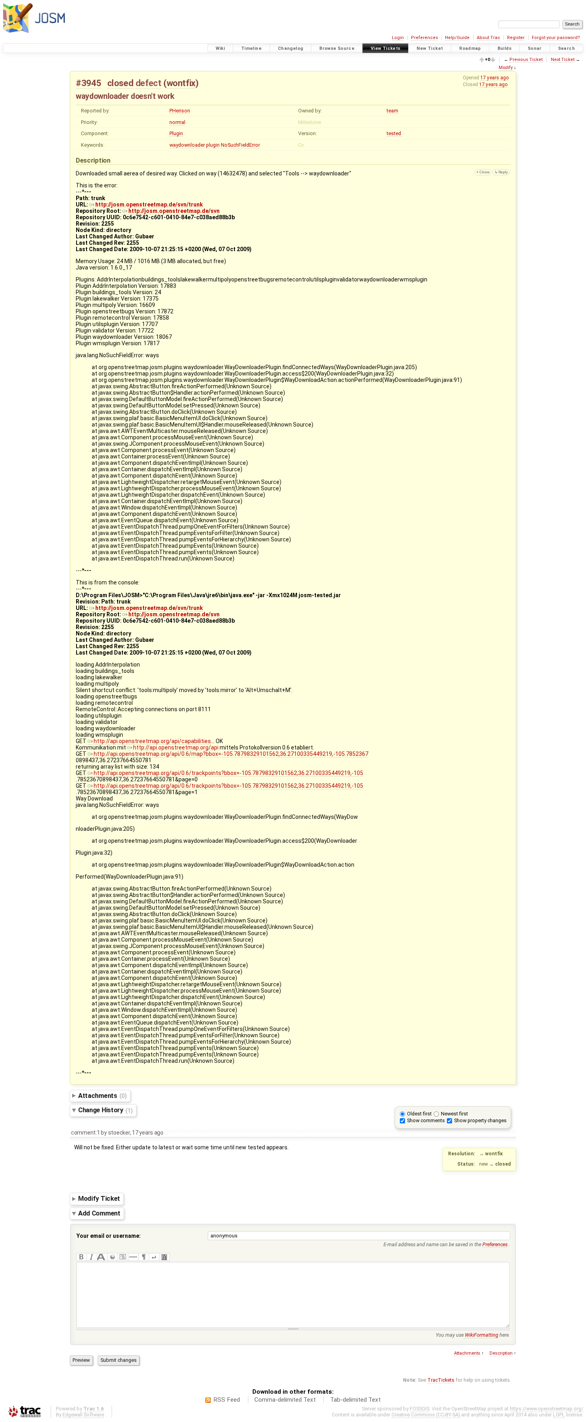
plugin (213, 145)
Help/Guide (457, 37)
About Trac (488, 37)
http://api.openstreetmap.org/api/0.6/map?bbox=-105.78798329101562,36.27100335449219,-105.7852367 (231, 754)
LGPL (559, 1415)
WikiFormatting (481, 1335)
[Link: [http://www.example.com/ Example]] (112, 1257)
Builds (504, 48)
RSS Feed (226, 1399)
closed (120, 83)
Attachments (102, 1095)
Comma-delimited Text (285, 1399)
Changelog (290, 48)
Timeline (251, 48)
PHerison (179, 111)
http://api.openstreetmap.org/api (175, 747)
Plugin (176, 133)
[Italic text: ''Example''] (92, 1257)
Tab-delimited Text (355, 1399)
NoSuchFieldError (240, 145)
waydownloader (187, 145)
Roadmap (470, 48)
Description (501, 1353)
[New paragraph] (143, 1257)
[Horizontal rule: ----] (133, 1257)
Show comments (426, 1120)
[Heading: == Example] (102, 1257)
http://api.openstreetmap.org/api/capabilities (152, 741)
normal (177, 122)
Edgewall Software (83, 1415)
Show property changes (480, 1120)
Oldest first (419, 1114)
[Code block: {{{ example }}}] (123, 1257)
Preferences (424, 37)
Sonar (535, 48)
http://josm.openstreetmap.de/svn (174, 211)
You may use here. (473, 1335)
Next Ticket (562, 59)
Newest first (454, 1114)
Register (516, 37)
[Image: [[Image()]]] (164, 1257)
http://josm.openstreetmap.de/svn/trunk (149, 204)
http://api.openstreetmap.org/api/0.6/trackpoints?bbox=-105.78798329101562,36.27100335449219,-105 (228, 773)
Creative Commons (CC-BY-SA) (425, 1415)
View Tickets (386, 48)
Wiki (220, 48)
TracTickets (440, 1380)
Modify (506, 67)
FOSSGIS (419, 1409)
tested (394, 133)
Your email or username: (109, 1236)
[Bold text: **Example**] (81, 1257)
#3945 (88, 83)
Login (398, 37)
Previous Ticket (526, 59)
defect (148, 83)
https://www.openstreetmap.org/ (546, 1409)
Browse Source (336, 48)
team (392, 111)
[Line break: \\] (154, 1257)
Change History (105, 1110)
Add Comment (99, 1213)
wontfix (181, 83)
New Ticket (430, 48)
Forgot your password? (556, 37)
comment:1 (85, 1132)
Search (566, 48)
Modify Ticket (99, 1199)
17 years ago (494, 78)
